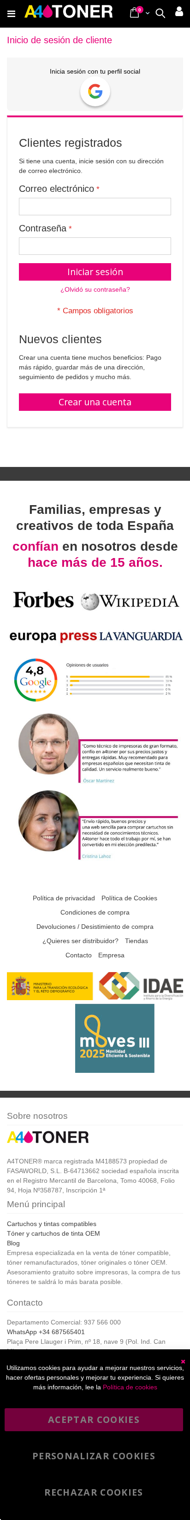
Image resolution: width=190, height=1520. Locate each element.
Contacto (78, 955)
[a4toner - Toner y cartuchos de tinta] (68, 14)
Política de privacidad (64, 898)
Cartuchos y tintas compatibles (51, 1223)
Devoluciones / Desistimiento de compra (95, 926)
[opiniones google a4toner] (95, 705)
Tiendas (136, 940)
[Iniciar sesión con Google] (95, 91)
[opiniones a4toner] (95, 782)
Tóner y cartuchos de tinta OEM (53, 1233)
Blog (13, 1243)
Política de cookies (130, 1387)
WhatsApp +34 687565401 (46, 1332)
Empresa (111, 955)
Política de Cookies (129, 898)
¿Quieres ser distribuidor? (80, 940)
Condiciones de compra (95, 912)
